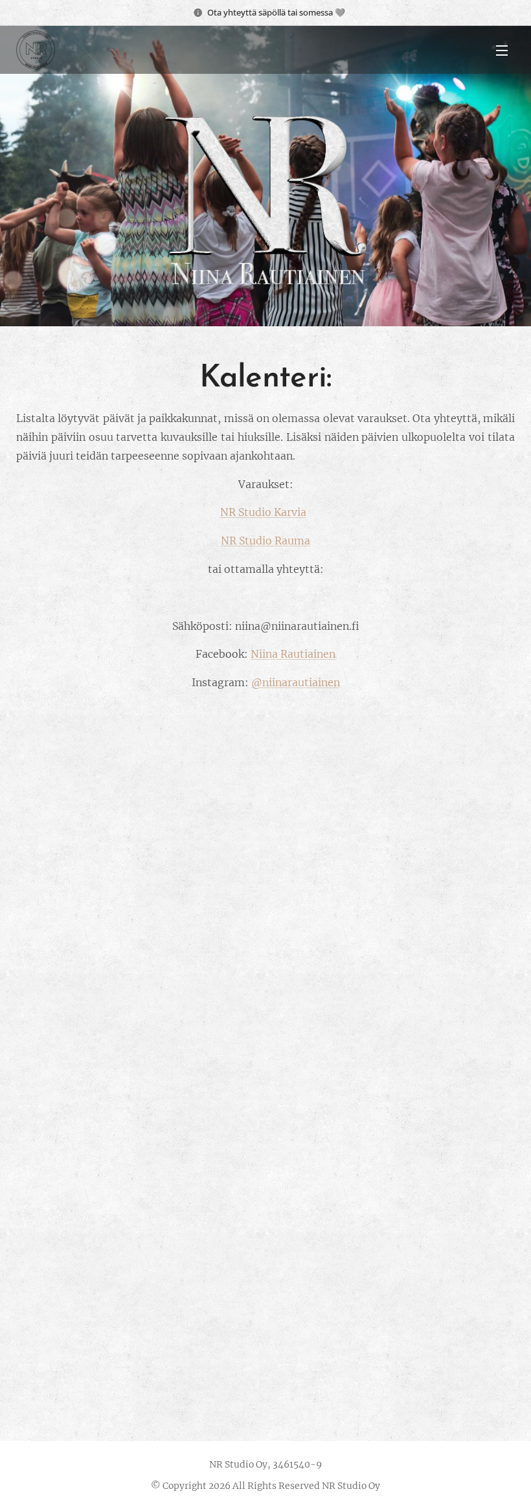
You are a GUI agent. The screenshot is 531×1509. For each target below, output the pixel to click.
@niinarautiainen (295, 682)
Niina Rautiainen (293, 653)
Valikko (502, 50)
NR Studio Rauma (265, 540)
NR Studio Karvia (263, 512)
